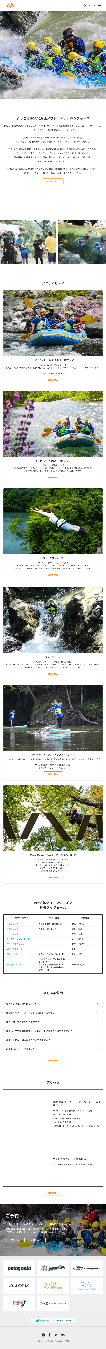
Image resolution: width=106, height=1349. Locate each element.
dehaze (99, 5)
